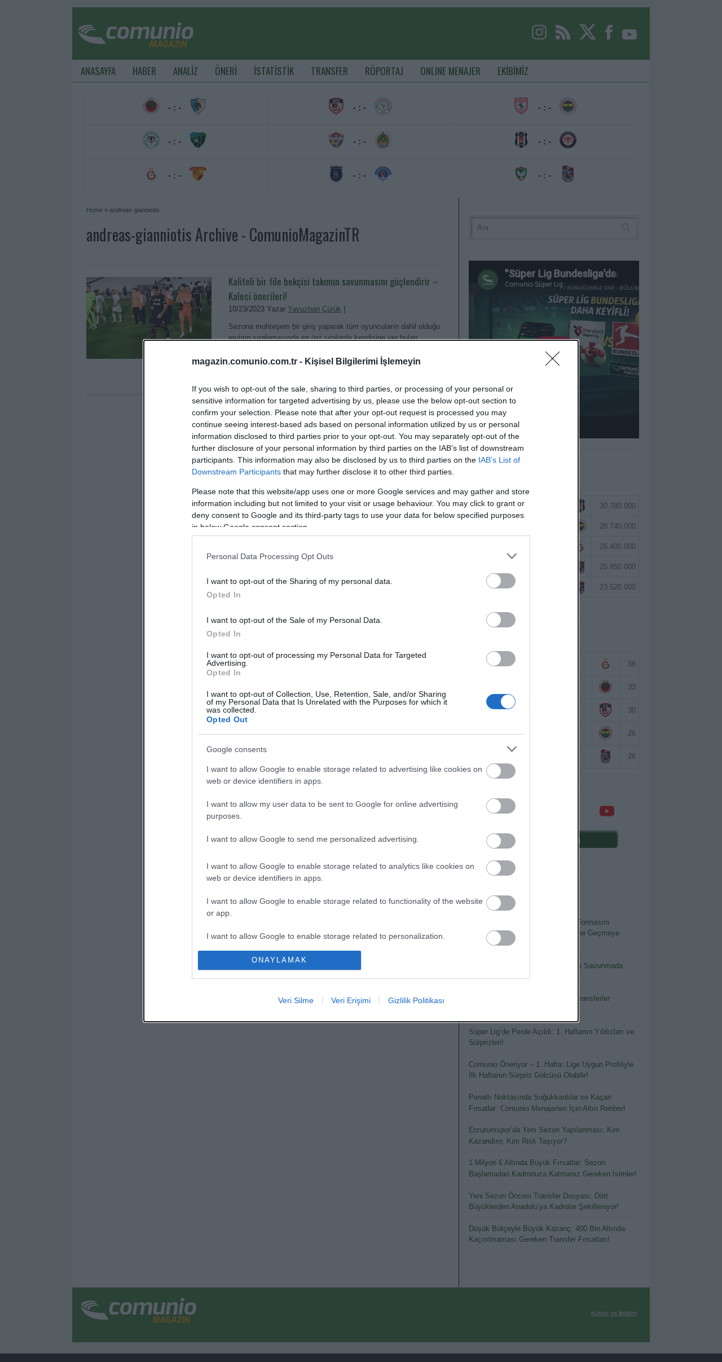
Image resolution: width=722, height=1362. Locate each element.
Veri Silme (296, 1000)
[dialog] (361, 680)
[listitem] (361, 556)
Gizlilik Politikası (416, 1000)
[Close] (556, 362)
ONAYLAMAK (279, 960)
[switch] (501, 580)
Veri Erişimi (351, 1000)
